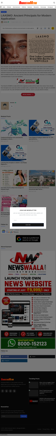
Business (30, 7)
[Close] (44, 208)
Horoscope (43, 7)
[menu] (2, 2)
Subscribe (28, 224)
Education (36, 7)
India (4, 7)
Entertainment (16, 7)
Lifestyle (9, 7)
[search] (54, 2)
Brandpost (50, 7)
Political (24, 7)
